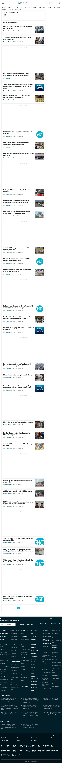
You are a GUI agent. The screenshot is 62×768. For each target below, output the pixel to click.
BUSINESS (34, 635)
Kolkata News (13, 643)
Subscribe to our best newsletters (9, 625)
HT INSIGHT (34, 683)
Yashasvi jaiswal (46, 677)
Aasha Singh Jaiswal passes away (45, 689)
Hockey (33, 672)
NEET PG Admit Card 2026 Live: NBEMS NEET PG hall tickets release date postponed (31, 731)
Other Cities (13, 663)
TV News (12, 686)
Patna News (13, 655)
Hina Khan (44, 668)
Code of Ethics (4, 745)
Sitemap (18, 745)
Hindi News (55, 685)
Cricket (16, 7)
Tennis (32, 675)
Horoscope (23, 638)
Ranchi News (13, 661)
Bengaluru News (4, 684)
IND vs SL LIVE (45, 674)
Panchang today (56, 642)
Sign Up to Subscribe (26, 628)
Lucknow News (14, 646)
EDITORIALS (34, 655)
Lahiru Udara (3, 673)
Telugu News (55, 682)
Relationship (24, 682)
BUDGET (33, 643)
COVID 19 (34, 692)
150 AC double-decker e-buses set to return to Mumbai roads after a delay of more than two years (18, 86)
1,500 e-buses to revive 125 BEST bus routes (17, 491)
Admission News (25, 643)
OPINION (33, 652)
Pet (22, 688)
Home (3, 7)
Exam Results (24, 656)
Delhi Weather (55, 649)
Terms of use (34, 739)
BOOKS (33, 680)
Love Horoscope (56, 635)
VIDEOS (33, 641)
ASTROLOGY (24, 635)
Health (22, 676)
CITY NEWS (3, 681)
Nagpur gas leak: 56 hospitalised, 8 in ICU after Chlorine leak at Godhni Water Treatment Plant (31, 719)
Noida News (13, 652)
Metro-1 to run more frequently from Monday (18, 422)
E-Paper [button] (55, 2)
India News (24, 7)
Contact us (19, 739)
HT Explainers (55, 691)
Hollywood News (14, 672)
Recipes (23, 679)
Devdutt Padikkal (4, 659)
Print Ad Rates (50, 742)
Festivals (23, 673)
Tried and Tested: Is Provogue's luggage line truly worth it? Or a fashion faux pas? (52, 711)
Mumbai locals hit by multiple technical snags (18, 375)
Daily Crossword (46, 638)
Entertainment (32, 7)
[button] (3, 3)
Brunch (23, 668)
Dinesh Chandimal (4, 671)
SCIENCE (33, 649)
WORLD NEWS (4, 638)
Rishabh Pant (3, 668)
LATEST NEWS (4, 635)
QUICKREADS (35, 689)
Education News (25, 659)
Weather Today (4, 742)
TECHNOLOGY (35, 661)
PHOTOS (33, 638)
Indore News (13, 638)
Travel (22, 685)
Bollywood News (14, 669)
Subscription (34, 742)
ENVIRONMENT (35, 646)
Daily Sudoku (45, 635)
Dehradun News (4, 692)
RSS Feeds (33, 745)
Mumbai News (14, 649)
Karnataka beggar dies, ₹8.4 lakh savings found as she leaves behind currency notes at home (9, 704)
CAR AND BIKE (35, 658)
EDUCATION (24, 641)
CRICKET (2, 643)
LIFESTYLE (23, 662)
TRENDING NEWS (46, 648)
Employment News (25, 654)
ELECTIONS (34, 686)
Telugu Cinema (55, 672)
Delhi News (3, 695)
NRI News (54, 688)
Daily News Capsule (6, 628)
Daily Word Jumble (46, 641)
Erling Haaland (45, 671)
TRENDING (24, 693)
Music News (13, 675)
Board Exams (24, 646)
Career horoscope (46, 693)
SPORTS (33, 663)
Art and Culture (25, 665)
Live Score (2, 654)
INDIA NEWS (3, 641)
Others (33, 678)
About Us (3, 739)
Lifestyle (50, 7)
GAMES (33, 695)
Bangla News (55, 680)
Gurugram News (14, 635)
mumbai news (7, 31)
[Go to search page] (6, 3)
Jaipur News (13, 641)
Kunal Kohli (44, 680)
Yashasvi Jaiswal (4, 665)
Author (9, 9)
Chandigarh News (4, 689)
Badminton (34, 666)
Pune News (13, 658)
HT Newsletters (20, 742)
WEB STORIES (24, 690)
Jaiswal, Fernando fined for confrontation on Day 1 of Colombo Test (29, 711)
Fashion (23, 671)
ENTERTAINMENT (15, 666)
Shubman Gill (3, 656)
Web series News (14, 689)
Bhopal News (3, 686)
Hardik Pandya (3, 662)
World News (42, 7)
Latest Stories (5, 700)
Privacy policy (50, 739)
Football (33, 669)
